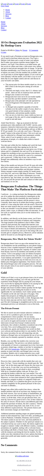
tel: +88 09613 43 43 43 (24, 461)
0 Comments (33, 50)
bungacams (16, 349)
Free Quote (5, 6)
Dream (24, 50)
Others (17, 50)
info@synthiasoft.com (24, 465)
